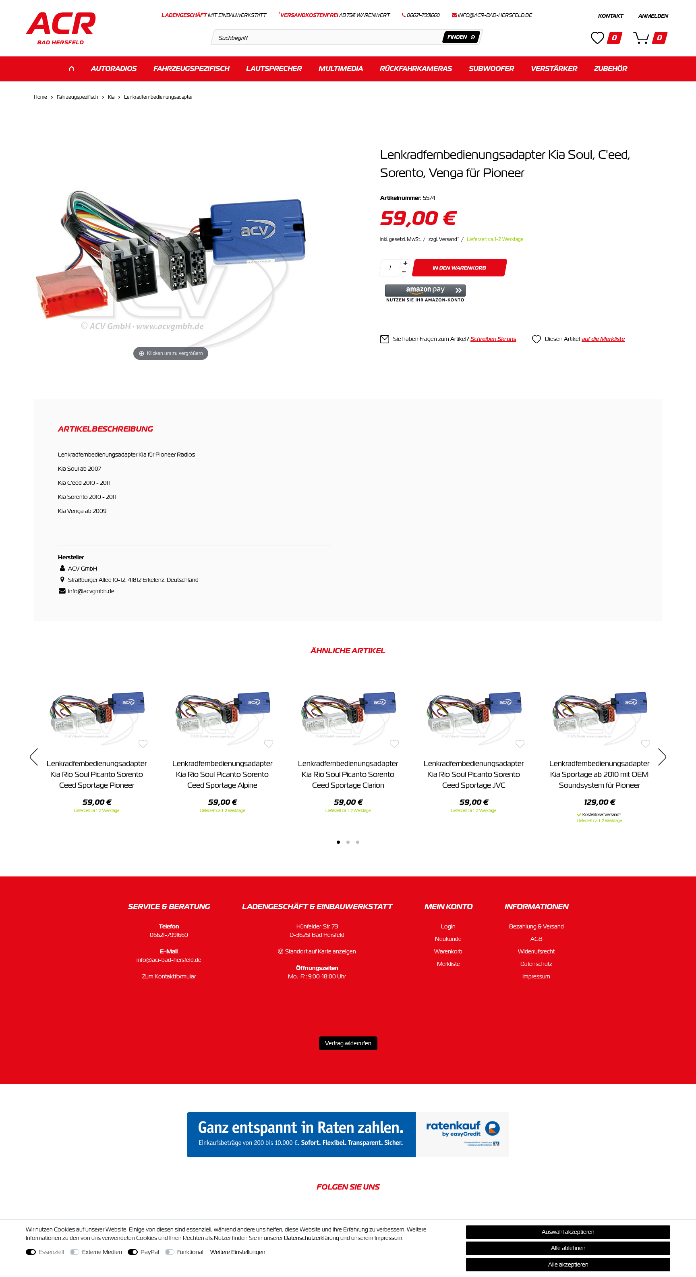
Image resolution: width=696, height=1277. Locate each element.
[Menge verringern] (403, 272)
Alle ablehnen (568, 1248)
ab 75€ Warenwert (334, 15)
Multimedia (341, 68)
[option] (97, 742)
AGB (536, 939)
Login (448, 926)
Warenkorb (448, 951)
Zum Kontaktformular (169, 976)
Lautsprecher (274, 68)
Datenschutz (536, 964)
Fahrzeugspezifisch (191, 68)
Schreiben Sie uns (493, 339)
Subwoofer (491, 68)
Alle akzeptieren (568, 1264)
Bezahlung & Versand (536, 926)
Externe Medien (102, 1252)
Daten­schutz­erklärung (311, 1238)
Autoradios (114, 68)
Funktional (190, 1252)
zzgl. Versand (444, 239)
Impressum (536, 976)
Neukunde (448, 939)
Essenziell (51, 1252)
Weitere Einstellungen (237, 1252)
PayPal (150, 1252)
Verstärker (554, 68)
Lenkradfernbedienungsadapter (158, 97)
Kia (111, 97)
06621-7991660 (169, 935)
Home (40, 97)
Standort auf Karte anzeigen (320, 951)
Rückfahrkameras (416, 68)
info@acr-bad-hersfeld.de (495, 15)
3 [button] (357, 842)
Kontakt (610, 16)
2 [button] (348, 842)
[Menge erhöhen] (405, 263)
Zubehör (610, 68)
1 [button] (338, 842)
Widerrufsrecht (536, 951)
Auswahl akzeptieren (568, 1231)
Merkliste (448, 964)
